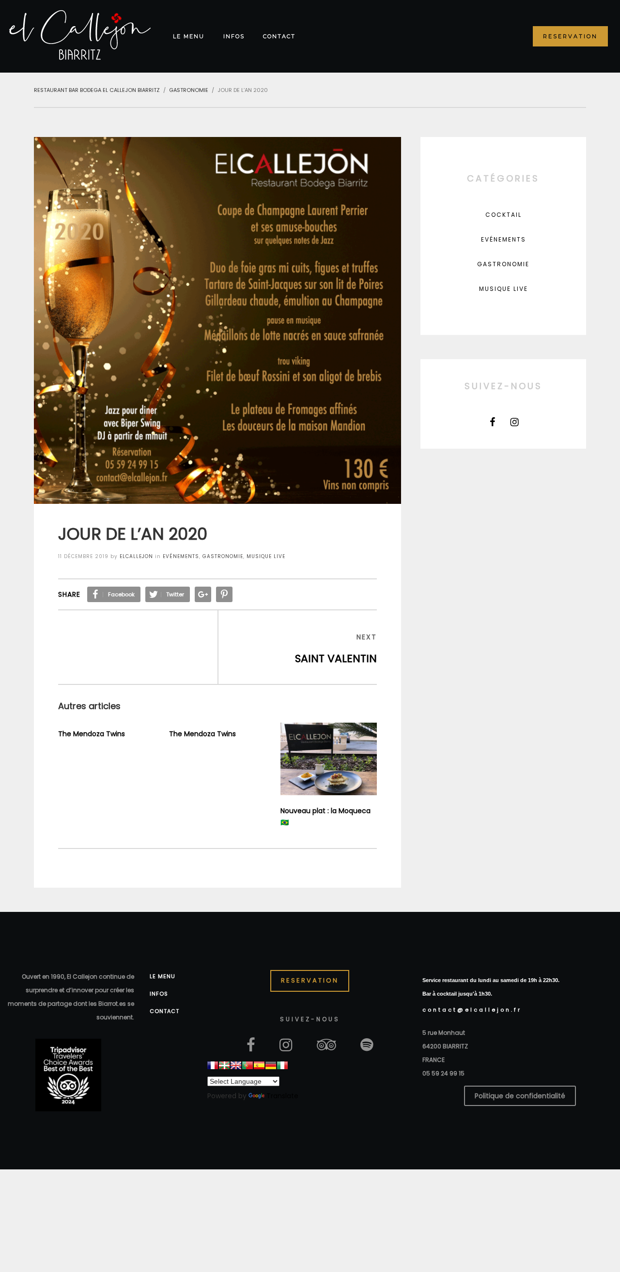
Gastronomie (222, 556)
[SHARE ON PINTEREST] (224, 594)
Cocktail (503, 215)
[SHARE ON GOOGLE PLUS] (203, 594)
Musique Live (266, 556)
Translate (282, 1096)
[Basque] (224, 1065)
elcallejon (136, 556)
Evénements (181, 556)
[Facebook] (492, 422)
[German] (270, 1065)
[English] (236, 1065)
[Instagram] (514, 422)
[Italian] (282, 1065)
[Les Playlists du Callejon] (367, 1044)
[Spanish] (259, 1065)
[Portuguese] (247, 1065)
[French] (212, 1065)
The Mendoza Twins (91, 734)
